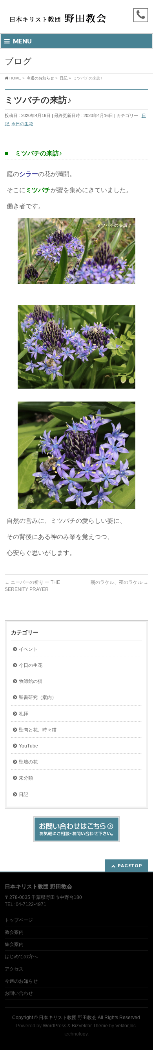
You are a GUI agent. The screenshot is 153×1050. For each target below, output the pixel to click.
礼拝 (23, 714)
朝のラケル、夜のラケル (119, 582)
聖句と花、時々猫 (37, 730)
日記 (23, 794)
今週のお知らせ (21, 981)
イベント (28, 649)
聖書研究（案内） (37, 697)
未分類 (26, 778)
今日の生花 (22, 123)
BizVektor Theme (90, 1025)
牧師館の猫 (30, 681)
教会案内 (14, 932)
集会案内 (14, 944)
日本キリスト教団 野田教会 (68, 1017)
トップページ (19, 920)
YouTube (28, 746)
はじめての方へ (21, 956)
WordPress (54, 1025)
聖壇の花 (28, 762)
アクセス (14, 969)
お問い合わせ (19, 993)
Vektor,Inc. (126, 1025)
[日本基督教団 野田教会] (57, 20)
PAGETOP (130, 865)
